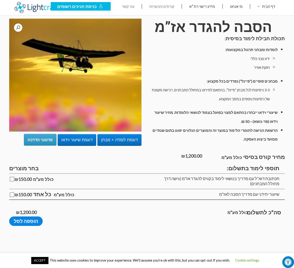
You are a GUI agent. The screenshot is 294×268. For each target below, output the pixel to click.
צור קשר (128, 6)
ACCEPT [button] (40, 260)
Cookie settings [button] (247, 260)
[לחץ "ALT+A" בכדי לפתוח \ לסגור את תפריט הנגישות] (288, 262)
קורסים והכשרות (161, 6)
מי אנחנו (236, 6)
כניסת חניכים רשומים (77, 6)
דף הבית (268, 6)
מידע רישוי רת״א (202, 6)
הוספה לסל (26, 221)
